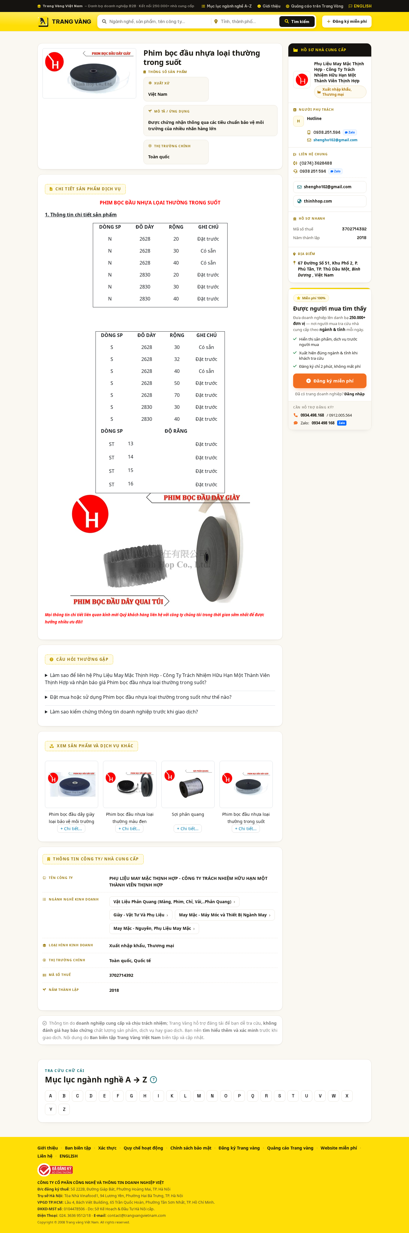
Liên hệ (44, 1156)
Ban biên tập (78, 1148)
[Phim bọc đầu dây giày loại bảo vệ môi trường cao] (72, 784)
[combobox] (159, 21)
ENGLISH (363, 6)
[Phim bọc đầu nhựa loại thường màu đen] (130, 784)
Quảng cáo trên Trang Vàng (317, 6)
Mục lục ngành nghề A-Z (229, 6)
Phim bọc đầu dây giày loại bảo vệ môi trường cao (71, 821)
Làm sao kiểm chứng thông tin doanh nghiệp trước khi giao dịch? (124, 711)
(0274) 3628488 (316, 163)
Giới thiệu (271, 6)
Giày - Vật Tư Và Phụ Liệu (138, 915)
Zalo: (323, 423)
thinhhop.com (318, 201)
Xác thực (107, 1148)
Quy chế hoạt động (143, 1148)
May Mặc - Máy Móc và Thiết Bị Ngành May (223, 915)
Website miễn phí (339, 1148)
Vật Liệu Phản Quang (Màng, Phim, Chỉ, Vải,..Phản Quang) (172, 901)
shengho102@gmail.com (335, 139)
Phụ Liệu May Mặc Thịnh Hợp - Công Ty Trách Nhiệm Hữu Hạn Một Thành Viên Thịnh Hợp (339, 72)
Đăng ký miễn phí (350, 21)
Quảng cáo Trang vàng (290, 1148)
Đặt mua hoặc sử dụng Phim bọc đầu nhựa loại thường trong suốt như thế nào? (140, 697)
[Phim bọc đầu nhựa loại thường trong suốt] (246, 784)
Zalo (352, 132)
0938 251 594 (313, 171)
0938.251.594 (326, 132)
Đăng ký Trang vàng (239, 1148)
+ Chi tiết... (71, 828)
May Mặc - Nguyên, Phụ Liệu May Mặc (152, 928)
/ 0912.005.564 (326, 415)
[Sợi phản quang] (188, 784)
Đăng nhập (354, 394)
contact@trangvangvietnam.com (136, 1215)
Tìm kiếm (300, 21)
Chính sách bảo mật (190, 1148)
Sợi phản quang (188, 814)
